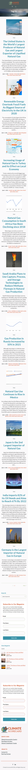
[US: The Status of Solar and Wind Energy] (3, 653)
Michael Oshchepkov (13, 363)
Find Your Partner (6, 754)
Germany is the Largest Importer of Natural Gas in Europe (14, 552)
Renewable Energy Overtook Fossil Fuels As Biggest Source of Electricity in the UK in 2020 (14, 107)
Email (4, 616)
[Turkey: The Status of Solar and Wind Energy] (3, 666)
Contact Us (4, 752)
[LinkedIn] (15, 764)
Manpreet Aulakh (12, 132)
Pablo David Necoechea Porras (16, 414)
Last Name (5, 630)
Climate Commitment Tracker (9, 743)
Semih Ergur (12, 190)
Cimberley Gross (13, 575)
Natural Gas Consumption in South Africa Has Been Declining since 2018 (14, 222)
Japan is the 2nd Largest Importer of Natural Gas (14, 445)
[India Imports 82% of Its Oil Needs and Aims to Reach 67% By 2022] (14, 481)
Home (13, 14)
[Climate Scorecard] (14, 3)
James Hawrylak (12, 467)
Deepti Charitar (12, 246)
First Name (6, 623)
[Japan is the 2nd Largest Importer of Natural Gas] (14, 428)
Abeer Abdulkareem (13, 311)
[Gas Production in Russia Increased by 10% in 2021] (14, 324)
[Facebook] (13, 764)
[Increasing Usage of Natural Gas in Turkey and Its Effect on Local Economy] (14, 146)
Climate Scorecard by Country (9, 739)
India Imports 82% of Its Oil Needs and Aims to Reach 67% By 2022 (14, 498)
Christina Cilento (13, 74)
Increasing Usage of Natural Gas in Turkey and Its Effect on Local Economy (14, 165)
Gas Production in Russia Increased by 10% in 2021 (14, 341)
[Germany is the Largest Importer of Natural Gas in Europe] (14, 536)
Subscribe (14, 638)
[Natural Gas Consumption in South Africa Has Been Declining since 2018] (14, 204)
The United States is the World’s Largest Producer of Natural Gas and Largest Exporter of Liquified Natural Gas (14, 49)
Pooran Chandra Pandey (15, 522)
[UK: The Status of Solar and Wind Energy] (3, 660)
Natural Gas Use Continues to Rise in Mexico (14, 394)
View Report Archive (6, 741)
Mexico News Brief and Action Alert (14, 416)
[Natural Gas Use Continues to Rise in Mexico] (14, 377)
